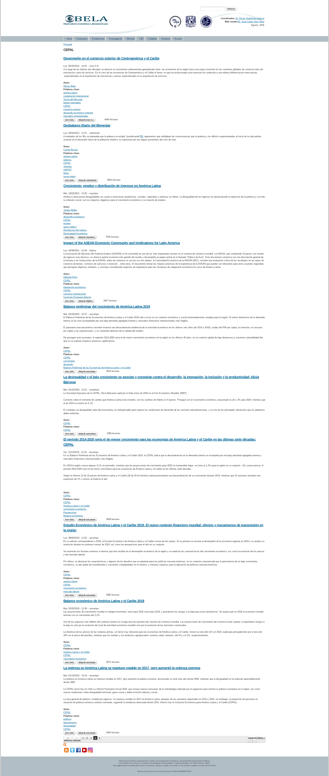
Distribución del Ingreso (75, 230)
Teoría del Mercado (72, 99)
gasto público (70, 227)
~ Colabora (151, 38)
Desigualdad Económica (75, 233)
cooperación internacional (76, 96)
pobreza (67, 160)
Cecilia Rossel (70, 149)
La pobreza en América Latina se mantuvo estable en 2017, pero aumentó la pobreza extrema (131, 668)
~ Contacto (164, 38)
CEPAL (67, 106)
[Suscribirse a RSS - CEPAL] (64, 744)
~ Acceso (177, 38)
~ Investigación (114, 38)
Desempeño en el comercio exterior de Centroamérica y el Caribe (111, 58)
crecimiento (69, 361)
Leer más (70, 120)
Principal (67, 44)
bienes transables (72, 102)
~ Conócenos (81, 38)
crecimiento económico (74, 509)
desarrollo (68, 364)
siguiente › (252, 739)
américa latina (70, 93)
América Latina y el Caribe (76, 506)
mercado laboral (71, 591)
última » (261, 738)
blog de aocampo (87, 371)
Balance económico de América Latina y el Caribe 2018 (103, 601)
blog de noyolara (87, 237)
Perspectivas (69, 512)
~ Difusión (130, 38)
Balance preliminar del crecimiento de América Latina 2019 (106, 306)
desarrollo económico (73, 217)
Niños (66, 173)
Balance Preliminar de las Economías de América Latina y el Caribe (97, 367)
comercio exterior (72, 109)
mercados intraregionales (75, 116)
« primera (68, 739)
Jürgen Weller (70, 210)
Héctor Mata (69, 86)
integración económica (74, 287)
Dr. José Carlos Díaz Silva (251, 21)
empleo (67, 223)
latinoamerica (70, 722)
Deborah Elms (70, 277)
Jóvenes (67, 166)
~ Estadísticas (97, 38)
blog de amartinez (87, 434)
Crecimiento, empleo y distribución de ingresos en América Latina (112, 186)
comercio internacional (74, 294)
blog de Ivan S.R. (86, 120)
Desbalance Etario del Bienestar (86, 125)
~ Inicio (68, 38)
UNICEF (67, 169)
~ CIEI (140, 38)
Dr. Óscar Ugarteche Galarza (249, 18)
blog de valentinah (87, 180)
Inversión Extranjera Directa (77, 297)
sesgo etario (69, 176)
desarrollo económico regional (78, 113)
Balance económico (73, 515)
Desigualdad (69, 726)
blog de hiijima (86, 301)
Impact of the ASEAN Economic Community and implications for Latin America (121, 243)
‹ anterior (77, 739)
